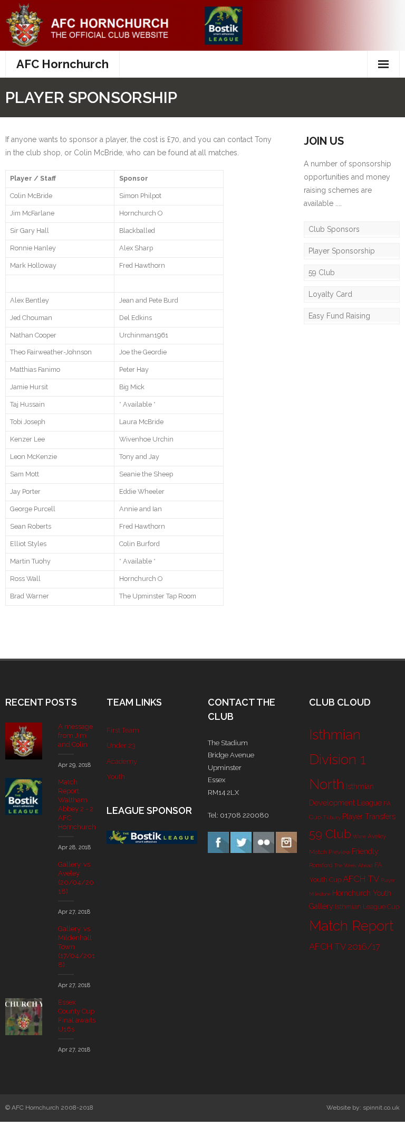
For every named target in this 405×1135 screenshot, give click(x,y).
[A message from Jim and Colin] (23, 741)
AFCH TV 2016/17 (344, 946)
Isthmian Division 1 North (337, 759)
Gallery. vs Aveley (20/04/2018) (76, 877)
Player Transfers (369, 816)
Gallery (321, 906)
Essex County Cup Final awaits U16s (76, 1015)
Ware (359, 836)
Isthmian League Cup (367, 907)
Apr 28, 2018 (74, 847)
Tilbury (332, 817)
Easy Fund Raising (339, 316)
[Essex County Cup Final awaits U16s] (23, 1016)
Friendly (365, 851)
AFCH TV (361, 879)
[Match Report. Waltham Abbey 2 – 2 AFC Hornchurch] (23, 796)
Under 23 (121, 745)
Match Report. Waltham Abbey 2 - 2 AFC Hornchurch (77, 804)
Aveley (377, 836)
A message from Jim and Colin (75, 735)
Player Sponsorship (341, 251)
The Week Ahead (353, 865)
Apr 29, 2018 (74, 765)
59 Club (321, 272)
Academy (122, 761)
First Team (123, 730)
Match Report (351, 926)
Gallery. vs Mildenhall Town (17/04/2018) (76, 947)
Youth (116, 777)
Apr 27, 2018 (74, 911)
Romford (321, 865)
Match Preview (329, 852)
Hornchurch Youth (361, 893)
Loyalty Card (330, 294)
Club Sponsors (334, 229)
